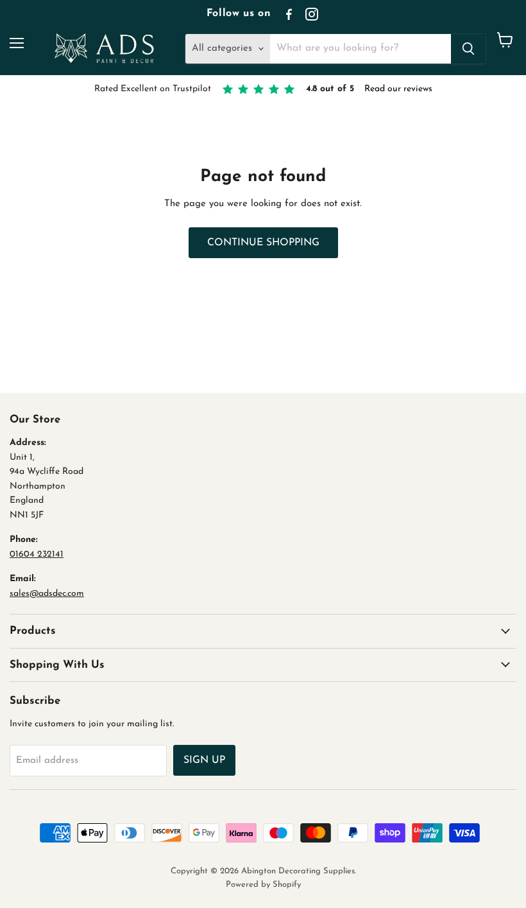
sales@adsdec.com (47, 593)
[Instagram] (311, 14)
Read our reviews (398, 89)
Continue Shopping (263, 243)
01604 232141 (37, 554)
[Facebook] (288, 14)
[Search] (468, 49)
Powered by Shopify (263, 884)
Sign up (204, 760)
